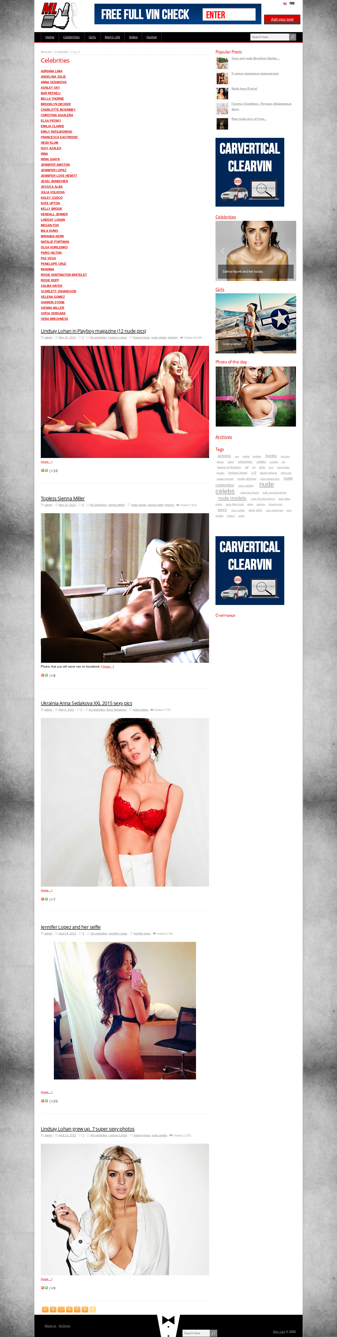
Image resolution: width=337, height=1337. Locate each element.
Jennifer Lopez (53, 170)
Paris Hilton (51, 253)
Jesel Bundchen (54, 181)
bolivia (246, 456)
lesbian (220, 473)
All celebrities (98, 337)
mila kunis (286, 473)
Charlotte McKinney (58, 109)
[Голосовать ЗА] (46, 470)
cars (231, 461)
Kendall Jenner (54, 214)
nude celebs (159, 337)
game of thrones (229, 467)
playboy (173, 337)
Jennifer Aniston (55, 164)
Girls (92, 37)
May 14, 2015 (67, 505)
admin (48, 337)
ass (237, 456)
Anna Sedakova (53, 82)
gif (247, 467)
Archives (223, 437)
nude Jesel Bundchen (274, 492)
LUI (253, 472)
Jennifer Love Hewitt (59, 176)
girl (253, 467)
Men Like (279, 1332)
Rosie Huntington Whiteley (64, 275)
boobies (257, 456)
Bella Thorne (52, 98)
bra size (285, 456)
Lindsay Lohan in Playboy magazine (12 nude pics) (93, 331)
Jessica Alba (52, 187)
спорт (241, 515)
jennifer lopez (142, 933)
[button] (255, 251)
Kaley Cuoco (52, 198)
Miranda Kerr (52, 236)
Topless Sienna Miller (63, 498)
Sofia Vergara (53, 313)
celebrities (245, 461)
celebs (261, 461)
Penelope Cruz (53, 264)
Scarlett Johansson (58, 291)
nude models (232, 498)
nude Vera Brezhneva (263, 498)
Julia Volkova (53, 192)
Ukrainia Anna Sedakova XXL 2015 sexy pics (86, 703)
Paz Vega (48, 258)
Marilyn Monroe (268, 473)
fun (283, 461)
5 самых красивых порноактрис (255, 73)
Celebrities (71, 37)
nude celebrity (246, 485)
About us (50, 1326)
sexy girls (255, 510)
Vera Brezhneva (54, 319)
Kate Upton (50, 203)
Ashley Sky (50, 87)
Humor (151, 37)
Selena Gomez (53, 297)
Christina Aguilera (57, 115)
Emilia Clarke (52, 126)
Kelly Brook (51, 209)
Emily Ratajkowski (56, 131)
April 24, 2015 (67, 933)
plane (250, 504)
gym (271, 467)
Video (133, 37)
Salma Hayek (51, 286)
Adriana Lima (51, 71)
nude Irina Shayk (249, 492)
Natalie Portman (55, 242)
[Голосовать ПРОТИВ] (42, 470)
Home (49, 37)
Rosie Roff (50, 280)
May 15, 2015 (67, 337)
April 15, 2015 (67, 1135)
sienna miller (156, 505)
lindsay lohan (141, 337)
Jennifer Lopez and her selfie (71, 927)
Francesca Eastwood (59, 137)
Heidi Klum (49, 142)
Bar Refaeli (51, 93)
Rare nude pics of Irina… (249, 119)
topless (169, 505)
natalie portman (225, 478)
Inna (44, 153)
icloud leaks (283, 467)
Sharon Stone (53, 302)
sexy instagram (274, 510)
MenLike (46, 52)
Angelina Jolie (53, 76)
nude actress (247, 478)
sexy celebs (238, 510)
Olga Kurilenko (54, 247)
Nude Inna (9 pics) (244, 88)
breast (220, 461)
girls (262, 467)
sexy (222, 509)
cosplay (274, 461)
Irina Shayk (50, 159)
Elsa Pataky (51, 120)
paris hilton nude (235, 504)
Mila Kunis (49, 231)
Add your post (282, 19)
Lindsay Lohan (53, 220)
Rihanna (47, 269)
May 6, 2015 (66, 709)
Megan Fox (50, 225)
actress (224, 456)
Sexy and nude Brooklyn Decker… (256, 58)
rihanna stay (275, 504)
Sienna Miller (52, 308)
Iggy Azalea (51, 148)
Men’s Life (112, 37)
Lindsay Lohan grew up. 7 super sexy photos (88, 1129)
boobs (271, 456)
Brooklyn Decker (56, 104)
